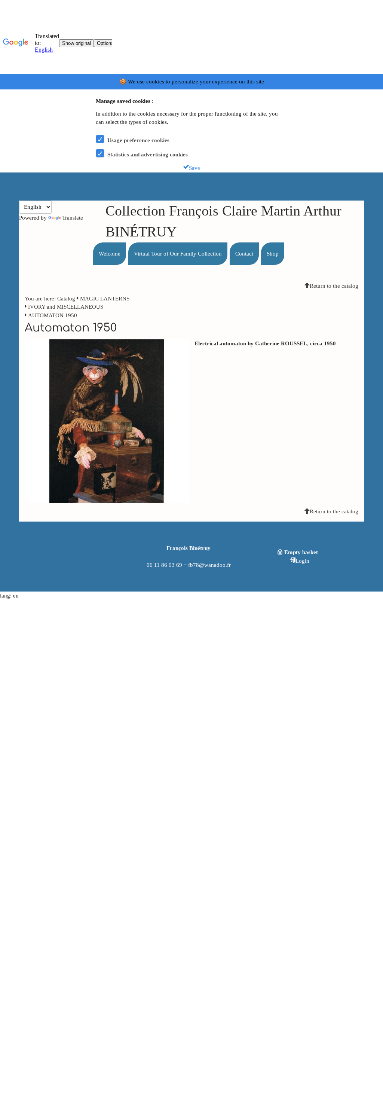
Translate (72, 218)
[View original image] (107, 421)
